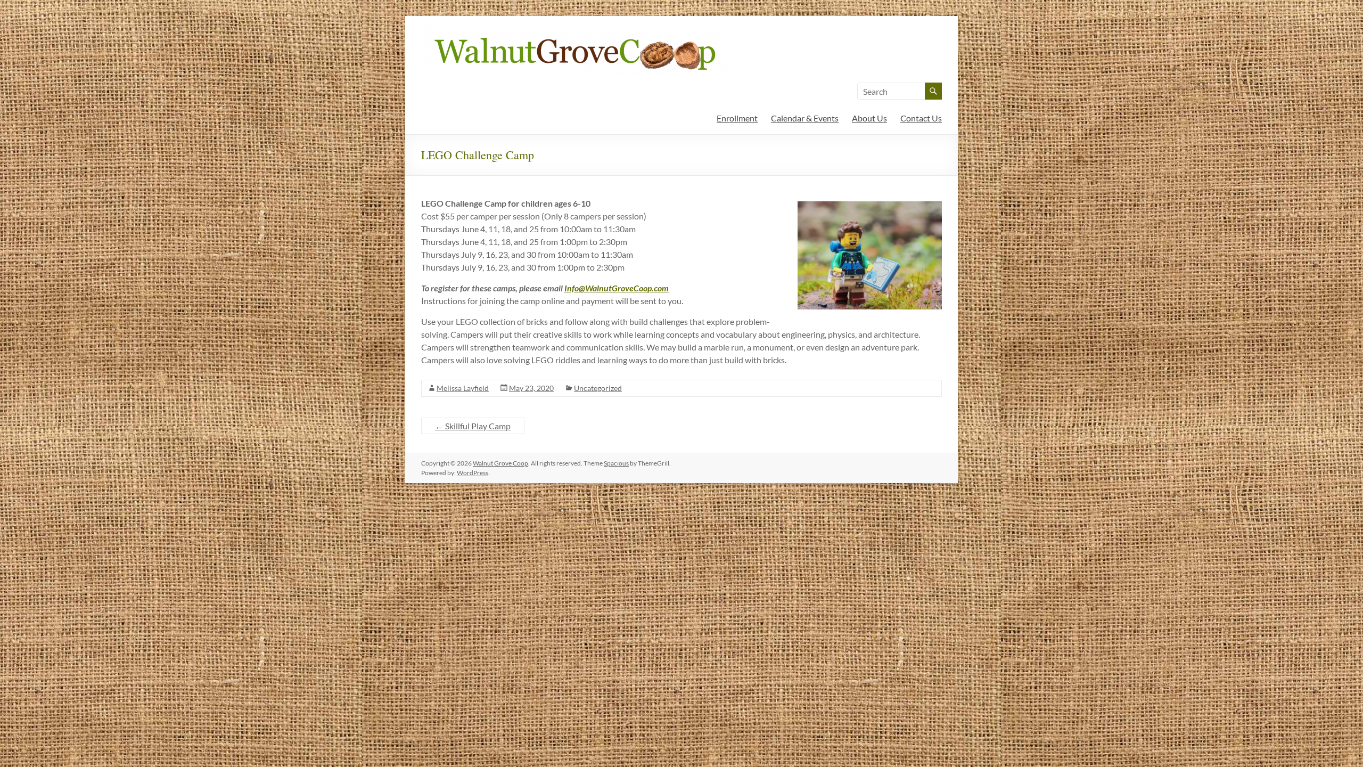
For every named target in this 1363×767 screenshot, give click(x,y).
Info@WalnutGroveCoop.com (616, 288)
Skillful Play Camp (473, 426)
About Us (869, 118)
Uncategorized (598, 388)
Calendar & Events (805, 118)
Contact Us (921, 118)
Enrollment (737, 118)
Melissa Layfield (463, 388)
